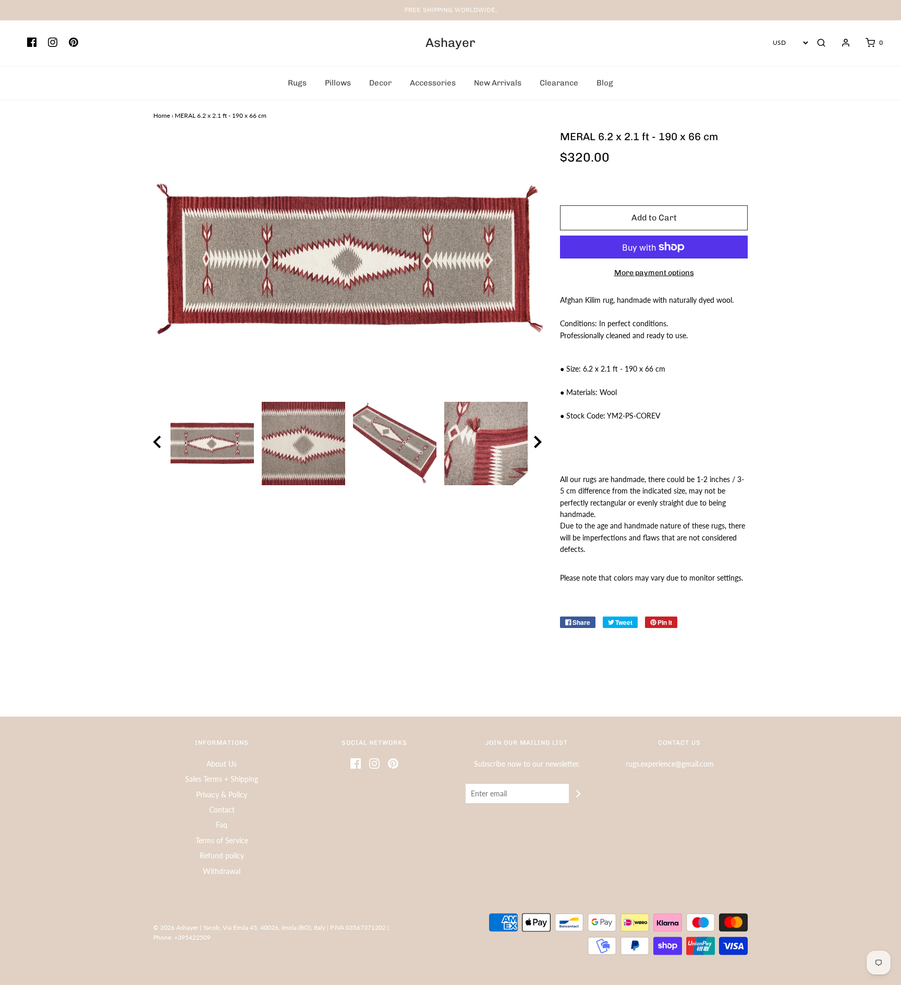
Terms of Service (222, 840)
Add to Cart (654, 218)
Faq (221, 824)
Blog (604, 83)
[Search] (821, 42)
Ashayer (450, 43)
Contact (222, 809)
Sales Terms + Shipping (221, 778)
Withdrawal (221, 871)
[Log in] (840, 42)
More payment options (654, 272)
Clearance (559, 83)
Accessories (433, 83)
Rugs (297, 83)
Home (161, 115)
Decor (380, 83)
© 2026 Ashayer (175, 927)
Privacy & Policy (221, 794)
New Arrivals (497, 83)
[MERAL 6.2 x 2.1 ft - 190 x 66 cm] (212, 443)
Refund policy (222, 855)
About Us (221, 763)
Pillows (338, 83)
